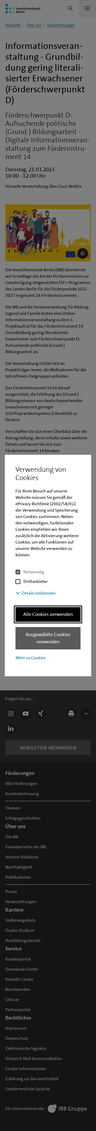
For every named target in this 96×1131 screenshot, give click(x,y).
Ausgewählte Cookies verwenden (48, 638)
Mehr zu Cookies (30, 658)
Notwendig (33, 572)
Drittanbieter (35, 581)
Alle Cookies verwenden (48, 614)
